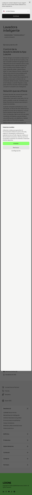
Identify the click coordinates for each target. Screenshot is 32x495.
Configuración (16, 150)
